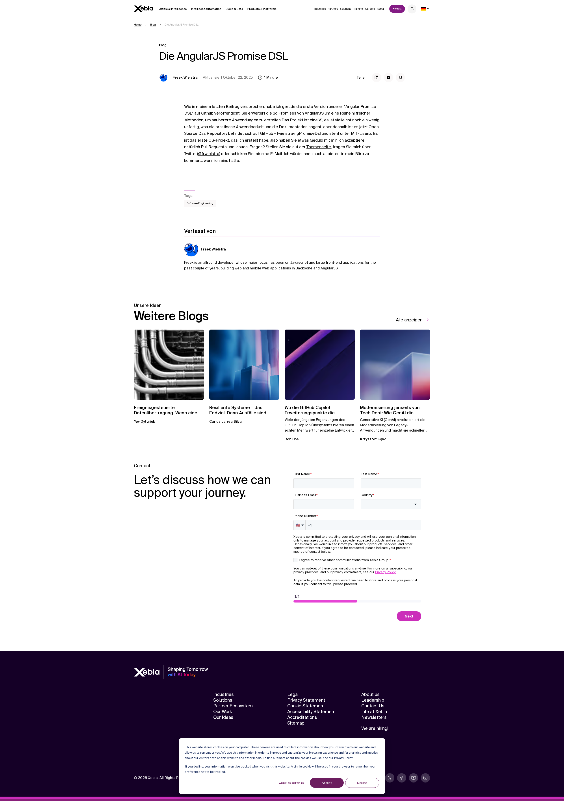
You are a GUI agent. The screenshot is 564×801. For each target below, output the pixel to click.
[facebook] (401, 777)
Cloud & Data (234, 9)
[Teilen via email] (388, 77)
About (380, 9)
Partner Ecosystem (233, 706)
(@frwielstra (208, 153)
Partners (333, 9)
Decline (362, 782)
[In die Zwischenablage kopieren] (400, 77)
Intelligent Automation (206, 9)
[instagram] (425, 777)
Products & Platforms (261, 9)
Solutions (345, 9)
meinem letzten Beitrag (217, 106)
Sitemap (295, 723)
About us (370, 694)
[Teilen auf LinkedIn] (376, 77)
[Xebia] (143, 9)
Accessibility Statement (311, 711)
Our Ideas (223, 717)
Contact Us (372, 706)
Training (358, 9)
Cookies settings (291, 782)
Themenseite (318, 147)
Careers (370, 9)
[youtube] (413, 777)
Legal (293, 694)
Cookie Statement (306, 706)
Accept (327, 782)
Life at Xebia (374, 711)
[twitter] (389, 777)
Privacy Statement (306, 700)
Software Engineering (200, 203)
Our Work (222, 711)
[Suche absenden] (412, 9)
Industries (320, 9)
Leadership (372, 700)
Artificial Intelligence (173, 9)
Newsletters (374, 717)
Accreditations (302, 717)
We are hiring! (374, 728)
